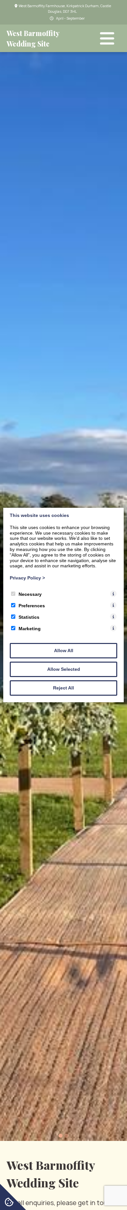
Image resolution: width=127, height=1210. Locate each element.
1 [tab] (61, 1136)
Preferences (32, 605)
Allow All (63, 650)
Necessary (30, 594)
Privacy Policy (27, 577)
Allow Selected (63, 669)
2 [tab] (66, 1136)
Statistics (29, 617)
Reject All (63, 687)
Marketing (30, 628)
